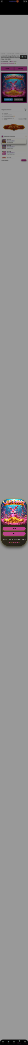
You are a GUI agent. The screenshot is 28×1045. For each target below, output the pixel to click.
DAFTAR (14, 533)
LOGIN (14, 528)
